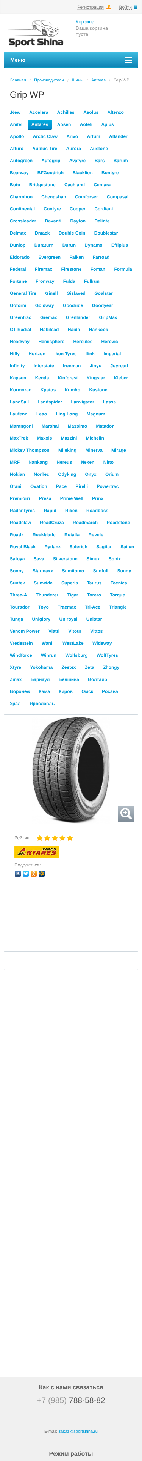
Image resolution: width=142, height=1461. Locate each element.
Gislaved (76, 293)
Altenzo (115, 112)
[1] (40, 838)
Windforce (21, 655)
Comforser (86, 196)
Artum (93, 136)
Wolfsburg (76, 655)
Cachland (74, 184)
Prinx (97, 498)
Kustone (98, 389)
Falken (76, 257)
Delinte (101, 221)
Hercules (82, 341)
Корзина (85, 22)
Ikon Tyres (65, 353)
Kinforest (68, 377)
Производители (49, 80)
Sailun (127, 546)
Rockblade (44, 534)
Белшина (69, 679)
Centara (102, 184)
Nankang (38, 462)
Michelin (95, 438)
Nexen (87, 462)
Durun (69, 245)
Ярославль (42, 703)
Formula (123, 269)
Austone (99, 148)
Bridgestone (42, 184)
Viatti (53, 631)
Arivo (72, 136)
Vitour (75, 631)
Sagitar (104, 546)
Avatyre (77, 160)
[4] (62, 838)
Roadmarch (85, 522)
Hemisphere (51, 341)
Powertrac (108, 486)
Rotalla (72, 534)
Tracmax (67, 607)
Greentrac (20, 317)
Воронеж (20, 691)
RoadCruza (52, 522)
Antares (98, 80)
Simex (93, 558)
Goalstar (103, 293)
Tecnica (119, 583)
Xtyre (15, 667)
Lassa (109, 402)
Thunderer (47, 595)
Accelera (38, 112)
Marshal (50, 426)
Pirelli (81, 486)
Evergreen (49, 257)
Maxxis (44, 438)
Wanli (48, 643)
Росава (110, 691)
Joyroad (119, 365)
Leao (41, 414)
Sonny (17, 570)
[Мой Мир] (42, 873)
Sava (39, 558)
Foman (98, 269)
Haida (74, 329)
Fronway (45, 281)
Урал (15, 703)
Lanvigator (82, 402)
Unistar (94, 619)
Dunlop (17, 245)
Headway (20, 341)
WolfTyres (107, 655)
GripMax (108, 317)
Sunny (124, 570)
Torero (94, 595)
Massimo (77, 426)
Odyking (67, 474)
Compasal (117, 196)
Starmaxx (43, 570)
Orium (112, 474)
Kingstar (96, 377)
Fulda (69, 281)
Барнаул (40, 679)
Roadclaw (20, 522)
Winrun (48, 655)
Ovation (38, 486)
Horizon (36, 353)
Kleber (121, 377)
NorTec (41, 474)
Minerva (93, 450)
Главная (18, 80)
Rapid (50, 510)
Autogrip (50, 160)
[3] (55, 838)
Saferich (78, 546)
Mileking (67, 450)
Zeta (89, 667)
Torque (117, 595)
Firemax (43, 269)
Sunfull (100, 570)
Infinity (17, 365)
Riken (71, 510)
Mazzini (69, 438)
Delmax (18, 233)
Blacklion (82, 172)
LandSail (19, 402)
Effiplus (119, 245)
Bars (100, 160)
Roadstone (118, 522)
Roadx (17, 534)
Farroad (101, 257)
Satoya (17, 558)
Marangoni (21, 426)
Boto (15, 184)
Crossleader (23, 221)
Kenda (42, 377)
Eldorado (20, 257)
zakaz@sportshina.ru (78, 1431)
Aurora (73, 148)
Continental (22, 209)
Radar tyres (22, 510)
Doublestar (106, 233)
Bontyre (110, 172)
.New (15, 112)
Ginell (51, 293)
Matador (105, 426)
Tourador (20, 607)
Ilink (90, 353)
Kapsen (18, 377)
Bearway (19, 172)
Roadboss (97, 510)
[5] (70, 838)
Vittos (96, 631)
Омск (87, 691)
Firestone (71, 269)
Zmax (16, 679)
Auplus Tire (44, 148)
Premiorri (20, 498)
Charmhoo (21, 196)
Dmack (42, 233)
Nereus (64, 462)
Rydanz (52, 546)
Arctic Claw (45, 136)
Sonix (115, 558)
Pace (61, 486)
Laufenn (19, 414)
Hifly (15, 353)
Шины (77, 80)
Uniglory (41, 619)
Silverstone (65, 558)
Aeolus (90, 112)
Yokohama (41, 667)
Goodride (73, 305)
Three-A (18, 595)
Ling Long (67, 414)
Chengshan (53, 196)
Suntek (17, 583)
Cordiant (103, 209)
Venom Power (25, 631)
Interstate (44, 365)
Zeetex (69, 667)
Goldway (44, 305)
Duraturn (44, 245)
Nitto (108, 462)
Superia (69, 583)
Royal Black (23, 546)
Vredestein (21, 643)
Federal (18, 269)
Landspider (49, 402)
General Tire (23, 293)
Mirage (118, 450)
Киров (66, 691)
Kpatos (48, 389)
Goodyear (102, 305)
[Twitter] (26, 873)
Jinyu (95, 365)
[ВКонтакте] (18, 873)
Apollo (17, 136)
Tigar (72, 595)
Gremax (48, 317)
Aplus (107, 124)
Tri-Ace (92, 607)
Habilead (49, 329)
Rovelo (95, 534)
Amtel (16, 124)
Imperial (112, 353)
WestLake (73, 643)
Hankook (98, 329)
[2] (47, 838)
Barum (121, 160)
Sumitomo (73, 570)
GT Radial (20, 329)
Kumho (72, 389)
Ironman (72, 365)
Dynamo (93, 245)
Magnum (96, 414)
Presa (45, 498)
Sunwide (43, 583)
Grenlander (78, 317)
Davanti (53, 221)
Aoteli (86, 124)
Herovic (109, 341)
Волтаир (97, 679)
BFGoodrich (50, 172)
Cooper (78, 209)
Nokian (17, 474)
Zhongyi (112, 667)
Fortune (18, 281)
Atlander (118, 136)
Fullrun (92, 281)
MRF (15, 462)
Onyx (91, 474)
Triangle (117, 607)
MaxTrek (19, 438)
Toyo (43, 607)
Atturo (16, 148)
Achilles (66, 112)
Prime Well (71, 498)
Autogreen (21, 160)
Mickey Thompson (30, 450)
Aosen (64, 124)
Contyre (52, 209)
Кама (44, 691)
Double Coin (72, 233)
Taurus (94, 583)
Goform (18, 305)
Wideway (102, 643)
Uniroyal (68, 619)
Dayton (78, 221)
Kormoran (20, 389)
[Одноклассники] (34, 873)
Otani (16, 486)
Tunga (16, 619)
